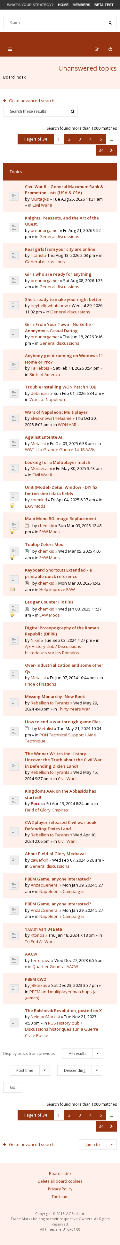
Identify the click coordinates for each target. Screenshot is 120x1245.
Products (72, 35)
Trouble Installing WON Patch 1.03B (60, 387)
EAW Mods (35, 506)
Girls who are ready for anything (58, 274)
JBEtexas (39, 985)
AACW (31, 954)
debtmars (40, 393)
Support (102, 35)
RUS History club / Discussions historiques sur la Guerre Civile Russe (61, 1029)
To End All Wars (40, 941)
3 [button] (80, 139)
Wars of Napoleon (47, 399)
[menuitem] (110, 49)
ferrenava (41, 960)
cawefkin (39, 860)
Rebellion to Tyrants (50, 703)
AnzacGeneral (45, 885)
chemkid (39, 500)
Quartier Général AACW (55, 966)
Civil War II (42, 205)
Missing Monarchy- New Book (55, 696)
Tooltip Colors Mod (44, 544)
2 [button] (69, 139)
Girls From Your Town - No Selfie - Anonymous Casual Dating (59, 327)
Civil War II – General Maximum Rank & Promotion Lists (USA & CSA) (64, 190)
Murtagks (40, 199)
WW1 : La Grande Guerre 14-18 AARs (60, 449)
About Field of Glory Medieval (55, 854)
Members (81, 5)
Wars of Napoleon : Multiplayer (56, 412)
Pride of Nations (40, 684)
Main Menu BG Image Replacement (60, 518)
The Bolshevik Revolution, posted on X (63, 1010)
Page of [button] (35, 139)
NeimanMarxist (45, 1016)
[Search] (110, 22)
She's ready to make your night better (63, 299)
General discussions (59, 236)
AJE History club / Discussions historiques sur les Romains (53, 649)
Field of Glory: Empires (46, 810)
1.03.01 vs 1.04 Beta (43, 929)
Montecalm (41, 468)
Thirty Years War (74, 709)
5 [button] (101, 139)
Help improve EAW (57, 589)
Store (45, 35)
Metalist (38, 443)
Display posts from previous (44, 1053)
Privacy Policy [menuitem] (60, 1189)
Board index (14, 77)
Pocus (37, 803)
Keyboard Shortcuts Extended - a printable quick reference (58, 573)
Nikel (35, 640)
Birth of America (44, 374)
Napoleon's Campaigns (61, 891)
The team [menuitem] (60, 1196)
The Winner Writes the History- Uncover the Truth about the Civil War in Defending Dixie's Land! (63, 760)
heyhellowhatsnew (49, 305)
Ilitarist (37, 255)
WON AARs (68, 424)
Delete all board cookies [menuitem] (60, 1181)
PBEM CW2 (35, 979)
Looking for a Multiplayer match (57, 462)
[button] (111, 150)
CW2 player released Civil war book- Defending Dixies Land (61, 825)
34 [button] (101, 150)
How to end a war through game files (62, 722)
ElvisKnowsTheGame (51, 418)
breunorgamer (45, 230)
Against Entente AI (43, 437)
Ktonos (37, 935)
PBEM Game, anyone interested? (58, 879)
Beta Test (104, 5)
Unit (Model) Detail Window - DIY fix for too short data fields (61, 490)
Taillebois (40, 368)
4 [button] (90, 139)
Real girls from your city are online (60, 249)
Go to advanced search (31, 101)
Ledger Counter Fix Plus (49, 602)
